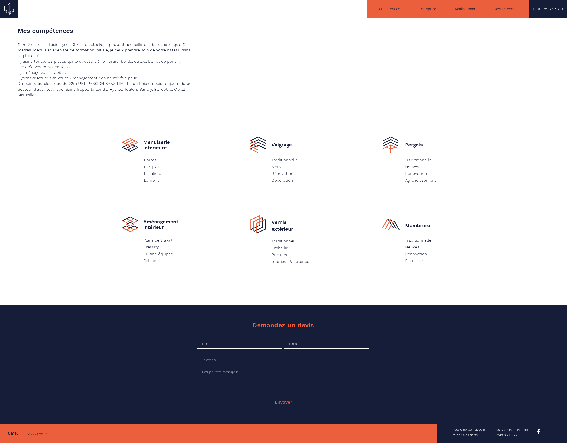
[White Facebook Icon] (538, 432)
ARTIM (43, 433)
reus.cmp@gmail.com (469, 429)
